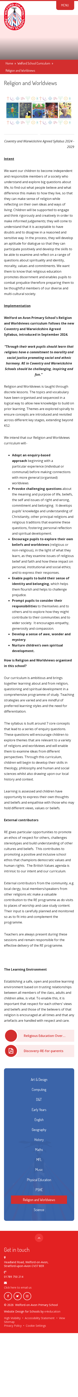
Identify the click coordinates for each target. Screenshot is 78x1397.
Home (9, 63)
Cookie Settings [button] (36, 1325)
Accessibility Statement (40, 1318)
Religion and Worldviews (20, 70)
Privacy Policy (13, 1325)
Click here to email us (18, 1287)
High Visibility (12, 1318)
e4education (52, 1311)
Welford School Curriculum (33, 63)
